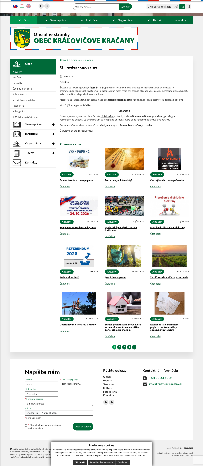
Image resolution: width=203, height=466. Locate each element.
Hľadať (126, 6)
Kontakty (180, 20)
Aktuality (17, 71)
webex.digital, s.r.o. (28, 454)
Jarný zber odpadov (115, 277)
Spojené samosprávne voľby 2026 (78, 227)
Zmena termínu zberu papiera (76, 180)
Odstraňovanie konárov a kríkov (78, 324)
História (17, 77)
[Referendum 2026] (79, 256)
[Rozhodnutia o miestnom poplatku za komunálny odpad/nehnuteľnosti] (169, 303)
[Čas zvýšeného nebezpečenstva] (169, 159)
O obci (107, 377)
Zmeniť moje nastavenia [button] (101, 462)
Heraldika (18, 83)
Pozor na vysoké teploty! (118, 180)
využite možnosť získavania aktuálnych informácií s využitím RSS (38, 449)
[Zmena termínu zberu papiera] (79, 159)
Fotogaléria (18, 105)
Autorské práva (178, 455)
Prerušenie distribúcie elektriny (167, 227)
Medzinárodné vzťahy (24, 100)
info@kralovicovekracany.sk (165, 384)
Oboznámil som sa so (45, 426)
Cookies (189, 455)
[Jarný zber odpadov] (124, 256)
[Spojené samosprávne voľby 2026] (79, 206)
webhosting (15, 454)
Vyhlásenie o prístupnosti (182, 453)
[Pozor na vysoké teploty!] (124, 159)
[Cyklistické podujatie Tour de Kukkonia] (124, 206)
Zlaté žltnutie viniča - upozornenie (169, 277)
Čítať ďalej (65, 186)
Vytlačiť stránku (163, 453)
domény (40, 454)
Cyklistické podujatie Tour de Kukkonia (121, 229)
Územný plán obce (22, 88)
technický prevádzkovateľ (46, 457)
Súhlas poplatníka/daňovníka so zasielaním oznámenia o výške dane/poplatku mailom (123, 327)
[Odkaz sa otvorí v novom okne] (41, 6)
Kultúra (107, 388)
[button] (23, 20)
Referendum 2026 (69, 277)
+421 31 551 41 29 (160, 378)
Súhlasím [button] (80, 462)
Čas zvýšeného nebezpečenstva (167, 180)
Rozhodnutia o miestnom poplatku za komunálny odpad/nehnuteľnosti (164, 327)
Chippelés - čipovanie (82, 59)
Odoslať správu (83, 426)
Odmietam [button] (122, 462)
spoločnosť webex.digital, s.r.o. (22, 457)
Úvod (65, 59)
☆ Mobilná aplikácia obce (26, 117)
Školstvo (108, 384)
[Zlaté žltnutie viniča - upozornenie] (169, 256)
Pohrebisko (19, 94)
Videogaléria (19, 111)
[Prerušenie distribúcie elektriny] (169, 206)
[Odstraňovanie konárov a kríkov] (79, 303)
